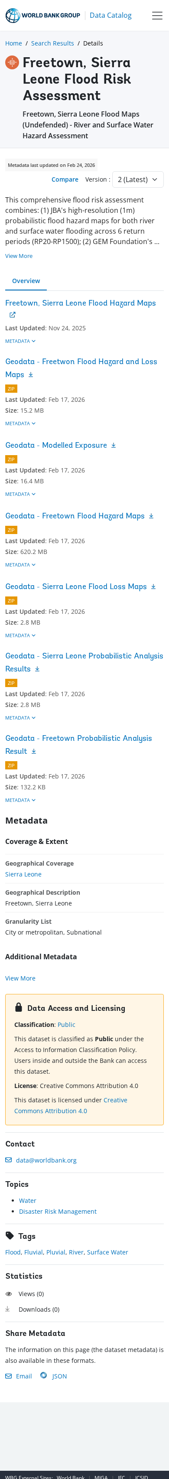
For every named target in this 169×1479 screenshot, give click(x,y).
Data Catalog (111, 15)
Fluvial (33, 1252)
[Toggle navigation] (157, 15)
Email (24, 1376)
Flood (13, 1252)
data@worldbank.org (46, 1160)
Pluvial (55, 1252)
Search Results (52, 43)
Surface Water (107, 1252)
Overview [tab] (26, 281)
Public (66, 1024)
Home (13, 43)
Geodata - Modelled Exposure (56, 446)
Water (27, 1200)
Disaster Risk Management (58, 1211)
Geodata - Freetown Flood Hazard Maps (75, 517)
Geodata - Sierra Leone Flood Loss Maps (76, 587)
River (76, 1252)
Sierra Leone (23, 874)
